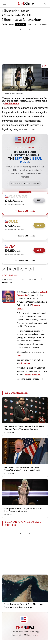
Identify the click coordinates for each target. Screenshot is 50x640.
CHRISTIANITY (8, 279)
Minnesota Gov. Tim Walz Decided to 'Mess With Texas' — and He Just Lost (22, 468)
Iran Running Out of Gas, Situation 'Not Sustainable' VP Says (23, 606)
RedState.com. (11, 103)
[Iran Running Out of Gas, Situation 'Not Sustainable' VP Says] (25, 588)
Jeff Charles (8, 24)
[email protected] (33, 374)
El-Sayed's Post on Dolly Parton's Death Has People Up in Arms (23, 509)
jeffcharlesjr (24, 363)
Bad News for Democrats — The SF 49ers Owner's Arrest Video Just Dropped (24, 427)
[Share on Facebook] (15, 269)
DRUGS (21, 279)
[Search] (45, 3)
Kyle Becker (9, 432)
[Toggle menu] (4, 3)
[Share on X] (4, 269)
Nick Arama (8, 514)
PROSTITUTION (8, 282)
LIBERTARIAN (33, 279)
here (19, 355)
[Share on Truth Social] (9, 269)
